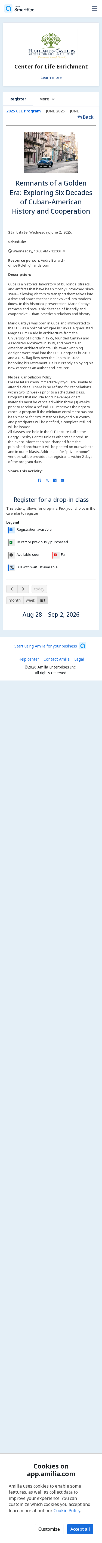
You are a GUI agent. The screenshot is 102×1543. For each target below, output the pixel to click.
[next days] (23, 589)
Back (88, 117)
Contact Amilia (57, 659)
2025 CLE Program (23, 111)
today (39, 589)
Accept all (80, 1529)
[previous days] (11, 589)
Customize (49, 1529)
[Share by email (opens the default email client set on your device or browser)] (62, 480)
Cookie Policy (67, 1511)
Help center (28, 659)
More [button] (44, 99)
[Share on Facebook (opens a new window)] (39, 480)
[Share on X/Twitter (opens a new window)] (47, 480)
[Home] (19, 8)
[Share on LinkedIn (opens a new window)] (54, 480)
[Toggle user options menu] (94, 8)
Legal (79, 659)
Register (18, 99)
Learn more (51, 77)
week (30, 600)
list (42, 600)
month (15, 600)
